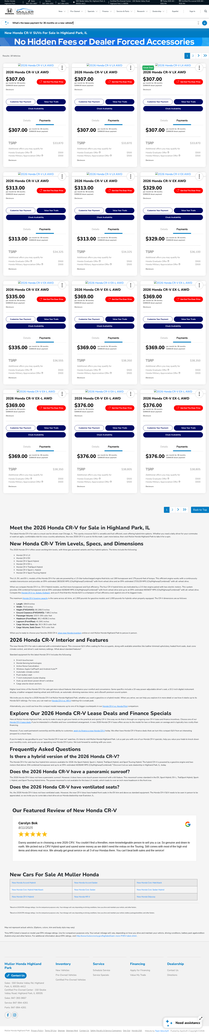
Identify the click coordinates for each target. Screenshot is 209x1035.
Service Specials (101, 975)
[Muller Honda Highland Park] (19, 11)
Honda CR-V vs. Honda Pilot (115, 706)
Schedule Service (101, 970)
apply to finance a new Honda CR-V (89, 730)
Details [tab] (27, 120)
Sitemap (61, 1030)
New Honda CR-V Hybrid (23, 896)
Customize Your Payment (20, 102)
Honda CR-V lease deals (20, 722)
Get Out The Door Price (53, 82)
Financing (137, 964)
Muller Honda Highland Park (17, 1030)
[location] (74, 2)
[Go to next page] (199, 56)
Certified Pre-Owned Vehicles (71, 979)
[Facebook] (8, 1015)
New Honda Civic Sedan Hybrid (150, 889)
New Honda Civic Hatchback (149, 882)
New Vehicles (62, 970)
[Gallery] (104, 42)
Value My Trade (138, 975)
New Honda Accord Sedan (85, 882)
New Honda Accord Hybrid (24, 882)
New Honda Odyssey (146, 896)
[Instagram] (14, 1015)
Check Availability (36, 108)
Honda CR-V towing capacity (35, 598)
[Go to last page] (205, 56)
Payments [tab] (44, 120)
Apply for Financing (140, 970)
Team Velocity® (162, 1031)
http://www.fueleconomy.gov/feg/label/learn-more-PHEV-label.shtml (106, 936)
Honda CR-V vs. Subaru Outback (35, 592)
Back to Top (200, 510)
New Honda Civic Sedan (84, 889)
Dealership (175, 964)
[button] (62, 68)
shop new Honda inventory (69, 633)
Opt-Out (126, 1030)
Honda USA (137, 1030)
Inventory (63, 964)
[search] (205, 11)
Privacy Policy (37, 1030)
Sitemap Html (72, 1030)
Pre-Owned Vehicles (66, 975)
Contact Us (18, 975)
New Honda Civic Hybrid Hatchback (27, 889)
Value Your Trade (51, 102)
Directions (172, 975)
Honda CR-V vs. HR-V (61, 700)
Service (98, 964)
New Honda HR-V (82, 896)
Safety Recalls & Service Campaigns (106, 1030)
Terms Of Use (50, 1030)
